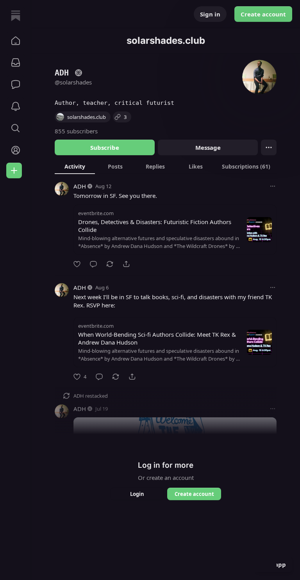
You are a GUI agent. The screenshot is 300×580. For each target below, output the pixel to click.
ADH (79, 186)
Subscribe (104, 147)
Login (137, 493)
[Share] (126, 264)
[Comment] (93, 264)
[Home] (15, 15)
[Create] (14, 170)
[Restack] (109, 264)
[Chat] (15, 84)
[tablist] (166, 166)
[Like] (77, 264)
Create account (263, 14)
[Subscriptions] (15, 62)
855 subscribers (76, 131)
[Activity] (15, 106)
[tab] (75, 166)
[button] (15, 40)
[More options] (272, 186)
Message (208, 147)
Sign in (210, 14)
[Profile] (15, 150)
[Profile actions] (269, 147)
